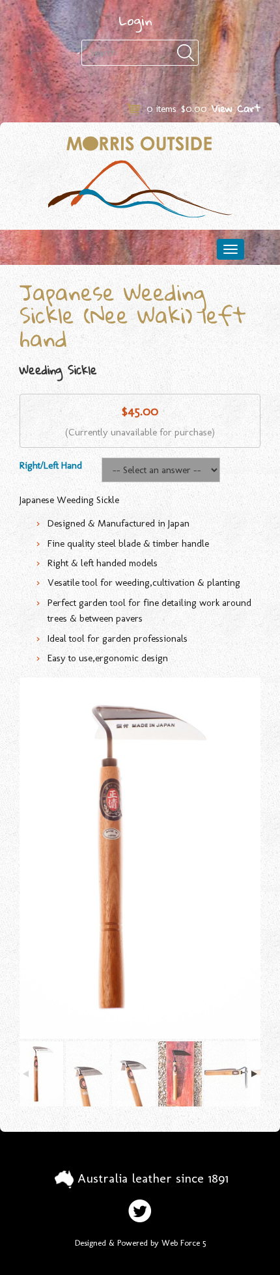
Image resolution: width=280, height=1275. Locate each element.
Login (135, 20)
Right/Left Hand (51, 465)
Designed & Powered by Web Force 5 (140, 1243)
